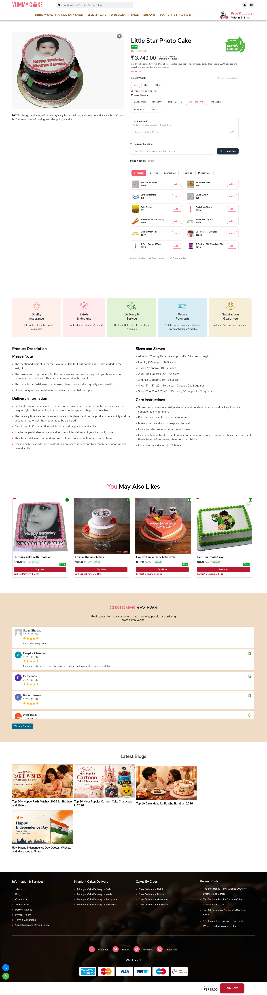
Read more (136, 72)
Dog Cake (149, 15)
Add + (177, 184)
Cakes (135, 15)
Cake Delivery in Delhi (151, 889)
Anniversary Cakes (70, 15)
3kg (135, 85)
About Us (20, 889)
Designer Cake (96, 15)
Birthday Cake (44, 15)
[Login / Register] (244, 5)
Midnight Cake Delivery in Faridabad (96, 904)
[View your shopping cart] (251, 5)
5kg (146, 85)
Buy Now (40, 569)
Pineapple (216, 102)
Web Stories (22, 904)
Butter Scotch (175, 102)
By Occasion (118, 15)
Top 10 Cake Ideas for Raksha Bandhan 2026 (224, 913)
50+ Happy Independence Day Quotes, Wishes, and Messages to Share (224, 923)
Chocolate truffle (197, 102)
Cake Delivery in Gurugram (153, 899)
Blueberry (156, 102)
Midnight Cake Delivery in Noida (94, 894)
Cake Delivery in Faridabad (153, 904)
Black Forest (140, 102)
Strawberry (139, 110)
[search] (59, 5)
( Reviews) (139, 50)
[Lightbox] (119, 36)
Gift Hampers (182, 15)
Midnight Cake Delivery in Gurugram (97, 899)
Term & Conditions (25, 920)
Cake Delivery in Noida (151, 894)
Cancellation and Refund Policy (32, 925)
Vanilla (154, 110)
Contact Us (21, 899)
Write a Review (22, 726)
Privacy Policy (23, 915)
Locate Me (230, 151)
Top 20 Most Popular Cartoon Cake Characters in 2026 (222, 902)
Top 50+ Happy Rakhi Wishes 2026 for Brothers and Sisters (225, 891)
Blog (17, 894)
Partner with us (23, 910)
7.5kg (157, 85)
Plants (164, 15)
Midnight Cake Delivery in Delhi (94, 889)
